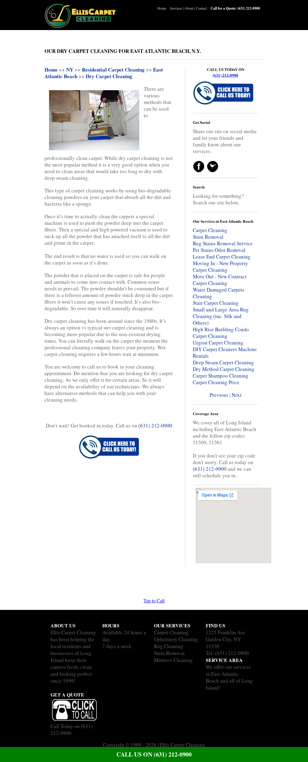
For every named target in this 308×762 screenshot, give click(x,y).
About (188, 8)
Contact (201, 8)
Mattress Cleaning (173, 659)
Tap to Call (154, 600)
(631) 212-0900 (225, 75)
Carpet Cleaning (171, 632)
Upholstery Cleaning (176, 639)
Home (161, 8)
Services (176, 8)
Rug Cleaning (168, 646)
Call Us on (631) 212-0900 (154, 754)
